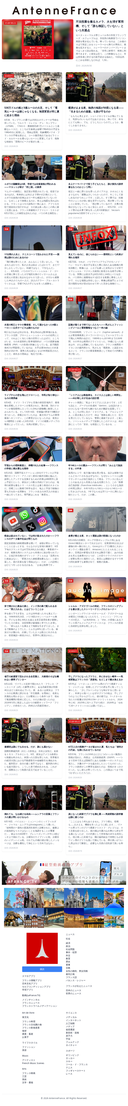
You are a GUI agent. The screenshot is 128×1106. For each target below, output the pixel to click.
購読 (42, 969)
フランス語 (71, 977)
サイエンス (71, 1012)
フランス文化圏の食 (32, 1024)
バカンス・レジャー (76, 980)
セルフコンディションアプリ (36, 986)
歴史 (68, 961)
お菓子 (25, 1036)
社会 (68, 938)
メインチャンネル (31, 999)
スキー (69, 1061)
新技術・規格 (72, 1032)
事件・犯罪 (71, 952)
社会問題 (70, 949)
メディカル (71, 1017)
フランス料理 (28, 1021)
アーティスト (28, 1060)
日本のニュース (73, 990)
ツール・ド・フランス (77, 1064)
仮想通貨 (70, 1029)
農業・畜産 (27, 1033)
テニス (69, 1067)
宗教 (68, 967)
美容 (24, 1050)
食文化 (25, 1017)
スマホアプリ (28, 975)
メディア (70, 1026)
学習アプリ (27, 989)
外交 (68, 955)
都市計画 (70, 974)
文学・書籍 (27, 1082)
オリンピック (72, 1055)
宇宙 (68, 1038)
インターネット (73, 1020)
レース (69, 1073)
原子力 (69, 1035)
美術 (24, 1079)
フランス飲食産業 (31, 1027)
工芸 (24, 1076)
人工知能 (70, 1023)
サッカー (70, 1058)
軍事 (68, 964)
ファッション (28, 1046)
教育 (68, 958)
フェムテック (72, 1041)
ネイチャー (71, 1045)
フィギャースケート (76, 1070)
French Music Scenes (33, 1063)
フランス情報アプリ (32, 980)
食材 (24, 1030)
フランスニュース (31, 1002)
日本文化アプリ (29, 983)
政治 (68, 946)
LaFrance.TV (33, 995)
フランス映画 (28, 1073)
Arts (24, 1068)
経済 (68, 942)
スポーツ (70, 1050)
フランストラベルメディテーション (39, 1005)
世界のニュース (73, 993)
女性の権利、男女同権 (77, 971)
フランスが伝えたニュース (79, 985)
